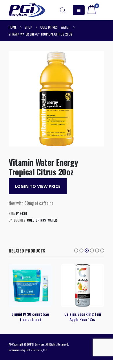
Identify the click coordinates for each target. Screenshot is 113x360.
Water (52, 220)
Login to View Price (38, 186)
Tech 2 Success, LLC (36, 350)
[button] (76, 250)
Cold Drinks (36, 220)
